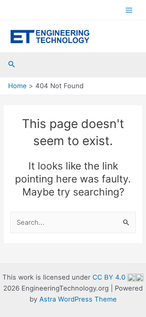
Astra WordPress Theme (78, 299)
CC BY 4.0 (109, 277)
